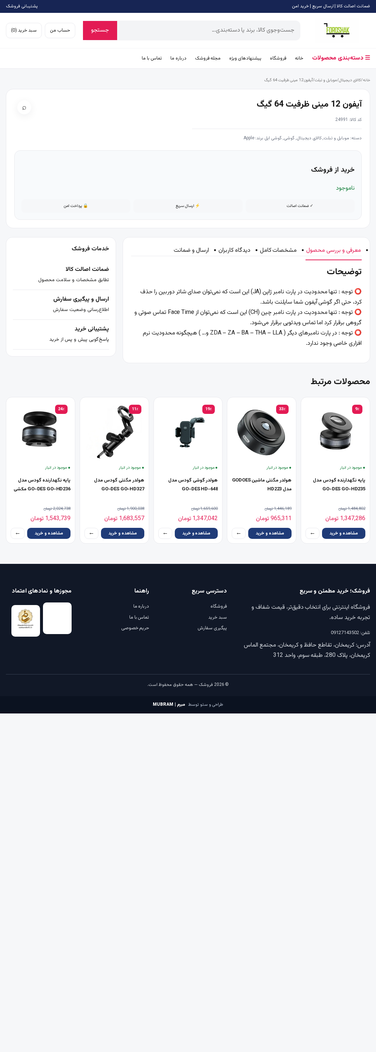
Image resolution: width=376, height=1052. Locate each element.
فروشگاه (278, 58)
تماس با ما (152, 58)
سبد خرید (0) (24, 30)
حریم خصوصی (135, 628)
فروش (337, 30)
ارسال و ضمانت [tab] (191, 250)
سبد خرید (217, 617)
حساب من (60, 30)
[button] (24, 107)
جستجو (100, 30)
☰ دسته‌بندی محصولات (341, 58)
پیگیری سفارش (212, 628)
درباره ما (178, 58)
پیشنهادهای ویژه (245, 58)
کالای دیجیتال (350, 80)
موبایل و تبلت (326, 80)
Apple (248, 138)
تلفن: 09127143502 (350, 633)
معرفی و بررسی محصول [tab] (333, 250)
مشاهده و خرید (343, 533)
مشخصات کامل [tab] (278, 250)
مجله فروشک (208, 58)
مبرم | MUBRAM (169, 704)
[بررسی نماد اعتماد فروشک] (25, 621)
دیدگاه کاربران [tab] (234, 250)
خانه (299, 58)
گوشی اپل (273, 138)
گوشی (289, 138)
